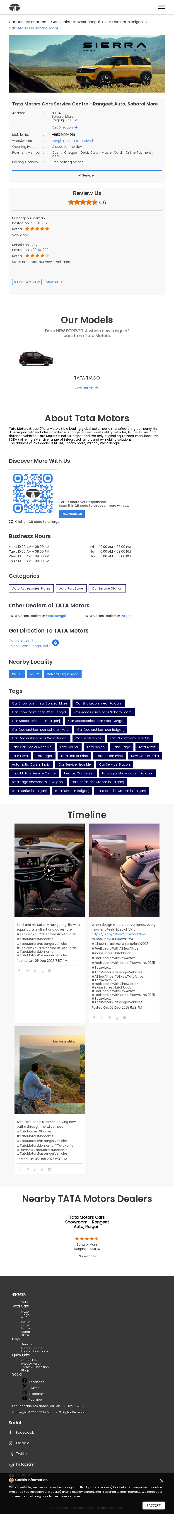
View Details (84, 388)
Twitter (33, 1388)
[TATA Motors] (15, 8)
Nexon (26, 1311)
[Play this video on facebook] (49, 873)
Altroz (25, 1335)
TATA (24, 1302)
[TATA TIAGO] (87, 358)
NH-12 (34, 674)
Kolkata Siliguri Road (62, 674)
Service (26, 1344)
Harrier (26, 1328)
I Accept (154, 1505)
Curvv (25, 1325)
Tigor (25, 1318)
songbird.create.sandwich (73, 141)
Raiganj (126, 616)
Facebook (36, 1382)
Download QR (72, 514)
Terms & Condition (35, 1367)
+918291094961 (63, 134)
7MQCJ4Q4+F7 (21, 641)
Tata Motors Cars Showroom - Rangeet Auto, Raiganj (87, 1221)
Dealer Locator (32, 1348)
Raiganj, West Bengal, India (30, 646)
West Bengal (56, 616)
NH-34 (17, 674)
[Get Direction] (55, 645)
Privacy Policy (31, 1363)
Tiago (25, 1315)
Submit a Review (27, 282)
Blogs (25, 1370)
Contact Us (29, 1360)
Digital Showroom (34, 1351)
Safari (25, 1332)
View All (52, 282)
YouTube (35, 1399)
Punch (25, 1322)
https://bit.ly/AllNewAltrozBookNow (118, 934)
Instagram (36, 1394)
